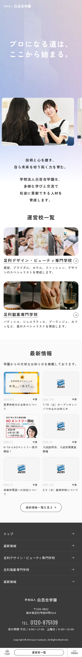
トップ (8, 534)
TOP (7, 654)
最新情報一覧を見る (39, 507)
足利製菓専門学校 (16, 569)
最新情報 (10, 546)
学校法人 (17, 6)
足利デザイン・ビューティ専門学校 (29, 557)
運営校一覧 (39, 652)
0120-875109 (44, 622)
